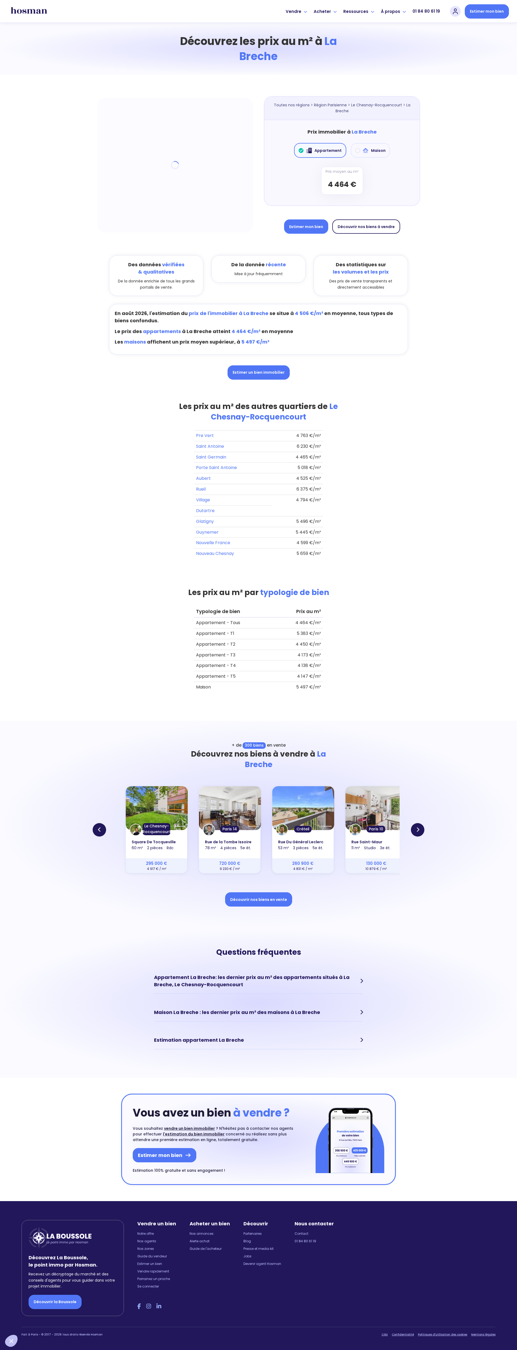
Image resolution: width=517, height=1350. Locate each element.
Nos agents (146, 1241)
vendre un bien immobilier (189, 1128)
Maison (378, 150)
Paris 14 (229, 829)
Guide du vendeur (152, 1256)
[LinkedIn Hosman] (158, 1306)
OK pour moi (100, 1322)
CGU (385, 1334)
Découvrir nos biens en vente (258, 899)
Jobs (247, 1256)
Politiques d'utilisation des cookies (442, 1334)
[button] (11, 1340)
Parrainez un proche (153, 1278)
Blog (247, 1241)
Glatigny (205, 521)
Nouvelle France (213, 543)
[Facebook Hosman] (139, 1306)
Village (203, 500)
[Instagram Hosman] (148, 1306)
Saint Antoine (210, 446)
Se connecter (148, 1286)
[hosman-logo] (29, 11)
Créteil (302, 829)
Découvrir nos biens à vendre (366, 226)
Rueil (201, 489)
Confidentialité (403, 1334)
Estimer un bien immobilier (259, 372)
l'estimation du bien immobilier (194, 1134)
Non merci (24, 1322)
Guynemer (207, 532)
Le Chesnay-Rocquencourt (376, 105)
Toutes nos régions (292, 105)
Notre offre (145, 1233)
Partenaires (252, 1233)
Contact (301, 1233)
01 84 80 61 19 (426, 11)
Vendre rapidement (153, 1271)
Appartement (328, 150)
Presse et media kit (258, 1248)
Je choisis (61, 1322)
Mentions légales (483, 1334)
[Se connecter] (455, 11)
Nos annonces (202, 1233)
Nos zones (145, 1248)
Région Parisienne (330, 105)
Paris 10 (376, 829)
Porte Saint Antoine (216, 467)
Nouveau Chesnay (215, 553)
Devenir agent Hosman (262, 1263)
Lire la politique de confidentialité (38, 1304)
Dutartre (205, 511)
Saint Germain (211, 457)
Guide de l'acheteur (206, 1248)
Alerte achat (199, 1241)
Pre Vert (205, 435)
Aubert (203, 478)
